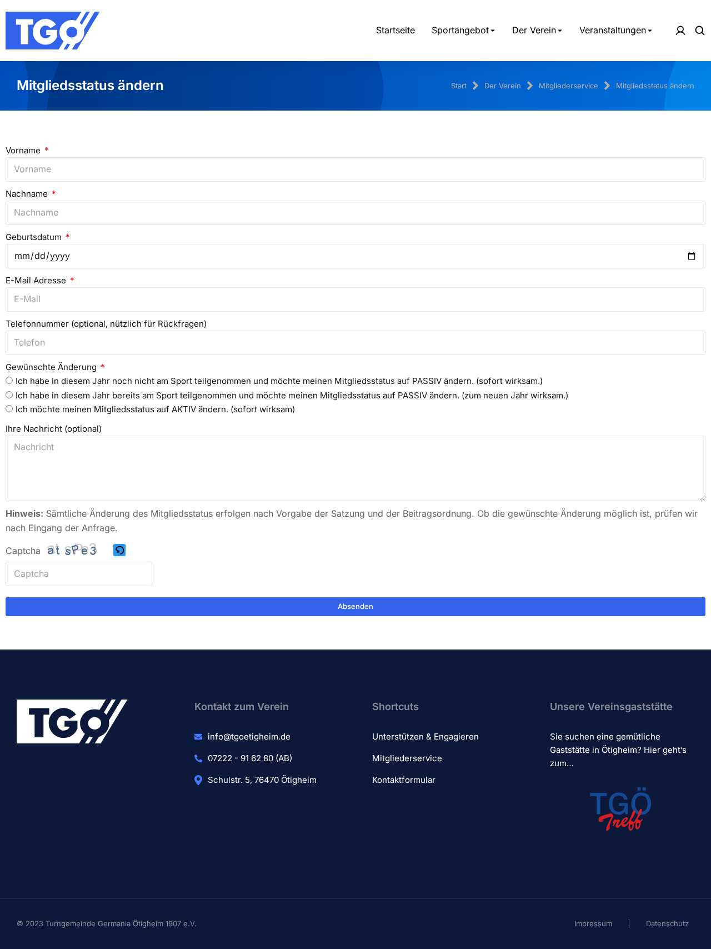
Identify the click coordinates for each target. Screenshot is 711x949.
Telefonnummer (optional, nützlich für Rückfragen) (106, 323)
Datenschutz (667, 923)
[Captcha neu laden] (119, 550)
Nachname (28, 193)
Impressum (593, 923)
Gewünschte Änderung (52, 367)
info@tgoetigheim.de (249, 736)
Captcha (23, 550)
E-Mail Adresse (37, 280)
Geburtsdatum (35, 237)
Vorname (24, 150)
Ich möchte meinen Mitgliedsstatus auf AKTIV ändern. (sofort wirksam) (155, 409)
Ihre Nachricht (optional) (54, 428)
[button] (120, 551)
